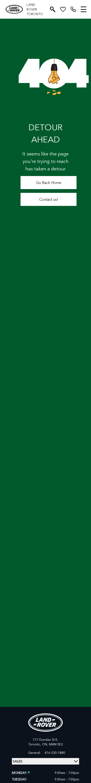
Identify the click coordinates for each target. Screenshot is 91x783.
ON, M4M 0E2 (52, 744)
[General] (73, 9)
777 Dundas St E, (45, 739)
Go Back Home (48, 182)
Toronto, (35, 744)
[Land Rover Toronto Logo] (14, 9)
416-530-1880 (55, 752)
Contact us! (48, 199)
